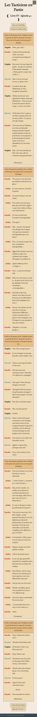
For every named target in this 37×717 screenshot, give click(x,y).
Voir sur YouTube (18, 25)
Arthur (8, 189)
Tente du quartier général (14, 169)
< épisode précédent (18, 705)
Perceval (7, 79)
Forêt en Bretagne (10, 35)
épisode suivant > (18, 709)
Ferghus (8, 47)
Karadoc (7, 52)
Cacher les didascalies (18, 29)
